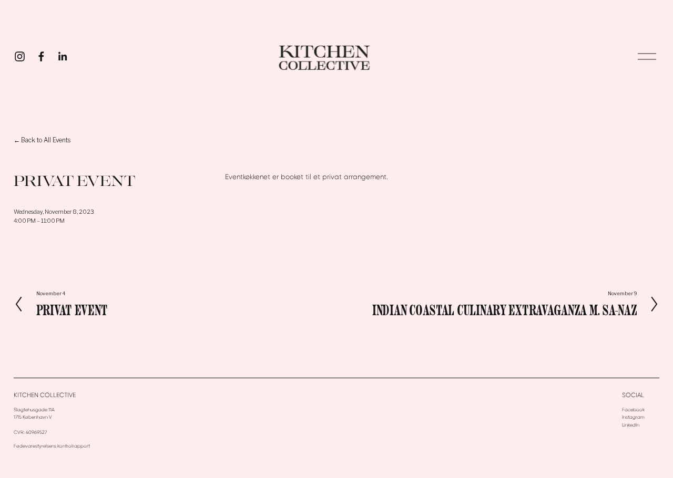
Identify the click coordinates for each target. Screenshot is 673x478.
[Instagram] (20, 56)
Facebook (633, 409)
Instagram (633, 417)
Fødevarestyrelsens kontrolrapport (52, 446)
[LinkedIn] (62, 56)
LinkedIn (630, 425)
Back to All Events (45, 140)
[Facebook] (41, 56)
